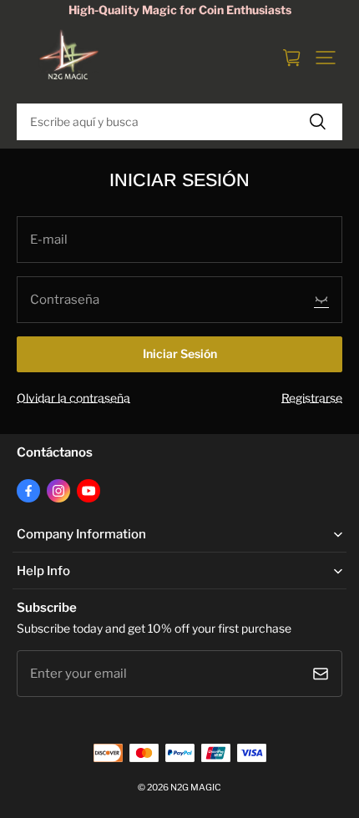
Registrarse (311, 398)
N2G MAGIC (195, 787)
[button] (325, 57)
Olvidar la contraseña (73, 398)
